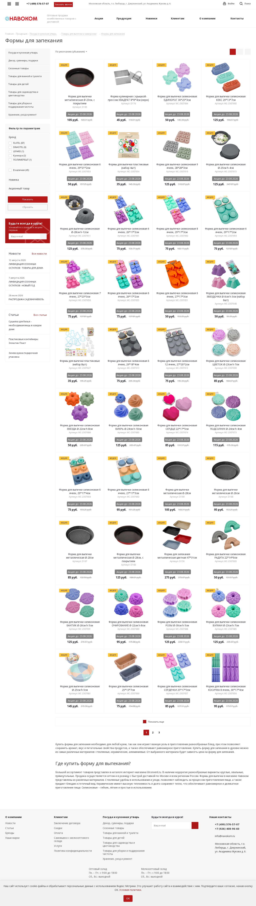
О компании (13, 817)
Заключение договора (67, 823)
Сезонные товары (113, 828)
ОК (128, 898)
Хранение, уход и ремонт (117, 858)
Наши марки (12, 837)
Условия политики (130, 889)
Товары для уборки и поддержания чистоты (124, 852)
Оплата (58, 833)
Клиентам (61, 817)
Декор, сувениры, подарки (118, 823)
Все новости (39, 253)
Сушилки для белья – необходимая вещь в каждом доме (25, 325)
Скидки (58, 828)
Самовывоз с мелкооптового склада (71, 839)
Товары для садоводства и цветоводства (119, 844)
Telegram (17, 4)
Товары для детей (113, 837)
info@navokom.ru (225, 836)
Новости (10, 823)
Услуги (58, 845)
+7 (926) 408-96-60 (227, 828)
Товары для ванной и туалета (120, 833)
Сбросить (27, 207)
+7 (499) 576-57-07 (227, 824)
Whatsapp (9, 4)
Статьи (9, 828)
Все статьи (40, 315)
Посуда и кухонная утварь (121, 817)
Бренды (9, 833)
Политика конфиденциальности (73, 850)
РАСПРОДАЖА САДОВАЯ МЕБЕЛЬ (26, 299)
